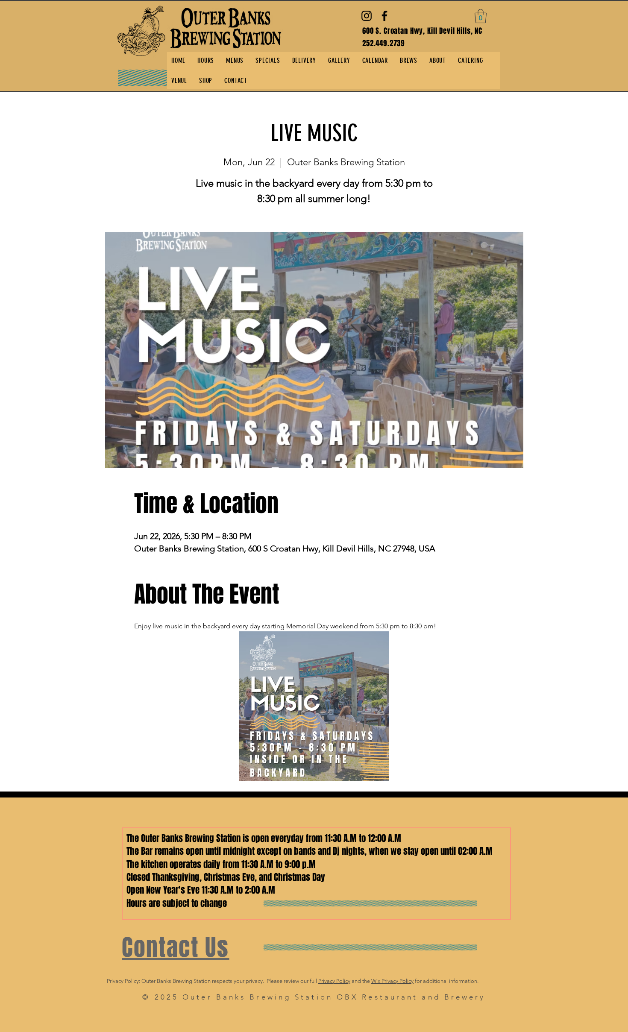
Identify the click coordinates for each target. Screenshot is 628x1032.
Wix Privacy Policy (392, 981)
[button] (481, 16)
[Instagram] (366, 16)
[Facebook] (384, 16)
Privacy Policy (334, 981)
